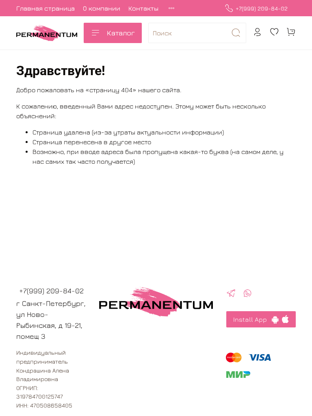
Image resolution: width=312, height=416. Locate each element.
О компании (101, 8)
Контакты (143, 8)
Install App (252, 319)
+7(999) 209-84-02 (262, 8)
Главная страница (45, 8)
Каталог (121, 32)
